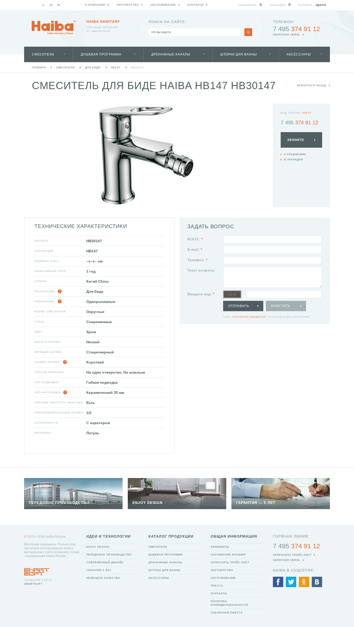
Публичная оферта (227, 612)
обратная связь (286, 34)
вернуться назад (311, 85)
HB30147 (137, 67)
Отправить (238, 306)
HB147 (116, 67)
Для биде (93, 67)
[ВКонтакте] (317, 582)
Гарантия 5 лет (98, 570)
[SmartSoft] (36, 570)
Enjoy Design (97, 546)
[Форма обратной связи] (51, 5)
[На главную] (43, 5)
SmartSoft (33, 583)
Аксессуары (299, 54)
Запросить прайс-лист (230, 562)
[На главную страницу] (53, 27)
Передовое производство (109, 554)
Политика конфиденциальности (229, 603)
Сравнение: (248, 5)
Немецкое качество (103, 577)
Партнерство (222, 570)
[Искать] (248, 32)
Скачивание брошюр (228, 554)
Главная (39, 67)
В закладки (293, 159)
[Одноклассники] (304, 582)
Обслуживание (223, 577)
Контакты (219, 593)
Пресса (217, 585)
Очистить (280, 306)
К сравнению (295, 154)
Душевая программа (101, 54)
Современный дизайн (104, 562)
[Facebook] (278, 582)
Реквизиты (220, 546)
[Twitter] (291, 582)
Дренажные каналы (170, 54)
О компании (95, 4)
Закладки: (278, 5)
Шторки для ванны (238, 54)
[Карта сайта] (58, 5)
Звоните (295, 140)
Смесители (43, 54)
